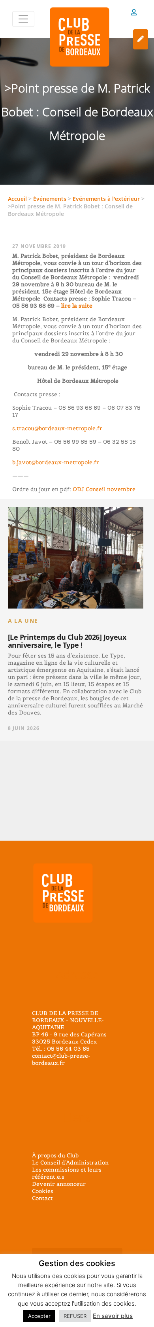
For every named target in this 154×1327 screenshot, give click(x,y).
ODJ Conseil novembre (103, 489)
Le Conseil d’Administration (70, 1162)
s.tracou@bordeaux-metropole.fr (57, 428)
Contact (42, 1198)
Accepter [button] (39, 1316)
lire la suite (76, 305)
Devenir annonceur (59, 1183)
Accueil (17, 198)
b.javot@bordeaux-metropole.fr (55, 462)
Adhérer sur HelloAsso (140, 39)
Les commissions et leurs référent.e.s (66, 1173)
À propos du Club (55, 1155)
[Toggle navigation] (23, 19)
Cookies (42, 1191)
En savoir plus (113, 1315)
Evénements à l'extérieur (106, 198)
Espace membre (134, 13)
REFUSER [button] (75, 1316)
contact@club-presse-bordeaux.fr (61, 1059)
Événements (49, 198)
